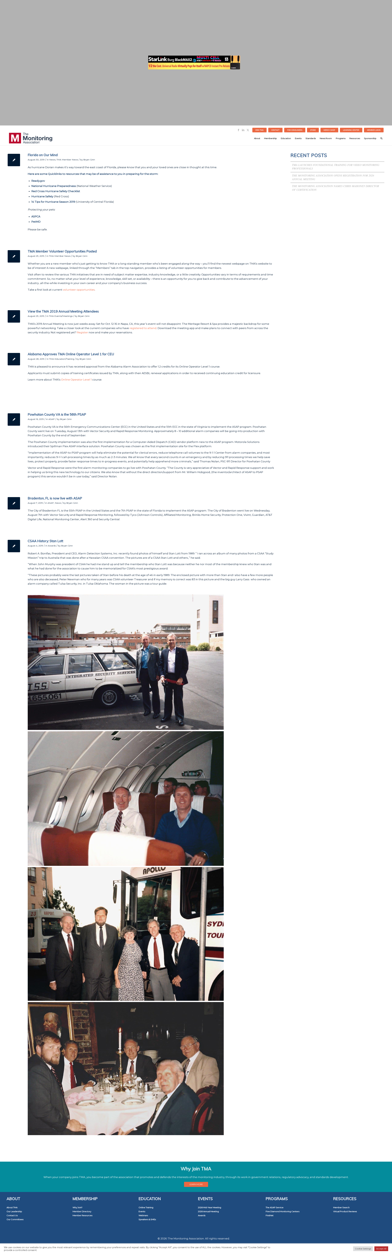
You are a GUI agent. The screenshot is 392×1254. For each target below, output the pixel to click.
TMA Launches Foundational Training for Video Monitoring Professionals (335, 166)
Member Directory (82, 1211)
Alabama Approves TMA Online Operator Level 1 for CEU (71, 354)
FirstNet (269, 1215)
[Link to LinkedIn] (243, 130)
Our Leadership (14, 1211)
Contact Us (12, 1215)
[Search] (381, 138)
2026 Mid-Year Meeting (209, 1207)
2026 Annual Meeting (208, 1211)
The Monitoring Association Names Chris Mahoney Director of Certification (335, 187)
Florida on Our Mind (43, 155)
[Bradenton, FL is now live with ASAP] (14, 503)
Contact (275, 130)
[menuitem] (259, 130)
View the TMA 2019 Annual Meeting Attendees (63, 311)
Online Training (146, 1207)
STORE (313, 130)
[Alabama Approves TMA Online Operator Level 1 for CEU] (14, 359)
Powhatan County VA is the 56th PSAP (57, 414)
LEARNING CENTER (351, 130)
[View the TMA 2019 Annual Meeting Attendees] (14, 316)
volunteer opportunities (79, 289)
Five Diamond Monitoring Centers (282, 1211)
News (52, 159)
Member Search (341, 1207)
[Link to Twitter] (247, 130)
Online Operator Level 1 (76, 379)
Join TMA (259, 130)
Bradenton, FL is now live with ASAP (55, 498)
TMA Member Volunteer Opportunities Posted (62, 251)
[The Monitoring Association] (31, 138)
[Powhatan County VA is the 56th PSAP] (14, 419)
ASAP (52, 419)
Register (82, 332)
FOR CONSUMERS (294, 130)
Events (142, 1211)
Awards (52, 545)
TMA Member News (67, 159)
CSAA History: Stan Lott (45, 541)
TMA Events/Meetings (61, 316)
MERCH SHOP (329, 130)
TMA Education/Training (61, 359)
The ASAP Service (274, 1207)
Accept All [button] (381, 1248)
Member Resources (82, 1215)
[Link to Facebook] (238, 130)
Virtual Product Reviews (345, 1211)
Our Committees (15, 1219)
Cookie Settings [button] (363, 1248)
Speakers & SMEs (147, 1219)
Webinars (143, 1215)
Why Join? (77, 1207)
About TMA (12, 1207)
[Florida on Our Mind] (14, 160)
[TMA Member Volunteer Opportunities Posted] (14, 256)
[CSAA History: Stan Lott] (14, 546)
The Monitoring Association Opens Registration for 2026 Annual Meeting (333, 177)
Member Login (374, 130)
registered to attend (143, 328)
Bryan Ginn (89, 159)
